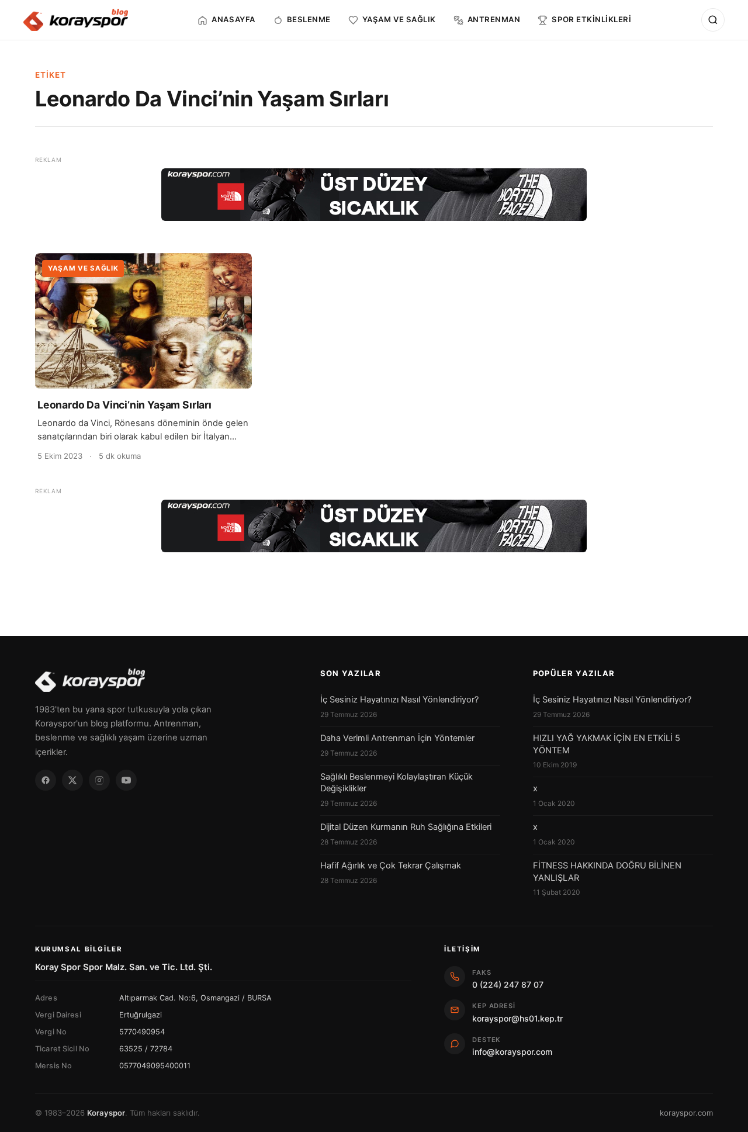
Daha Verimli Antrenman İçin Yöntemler (397, 738)
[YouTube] (126, 780)
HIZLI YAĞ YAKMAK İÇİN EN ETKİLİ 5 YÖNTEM (606, 744)
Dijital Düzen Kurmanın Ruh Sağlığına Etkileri (405, 827)
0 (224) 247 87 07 (507, 984)
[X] (72, 780)
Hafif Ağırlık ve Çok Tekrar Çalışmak (390, 865)
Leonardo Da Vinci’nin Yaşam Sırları (124, 405)
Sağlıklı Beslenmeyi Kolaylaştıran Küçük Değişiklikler (396, 782)
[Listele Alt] (374, 526)
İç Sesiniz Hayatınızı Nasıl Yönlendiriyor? (399, 699)
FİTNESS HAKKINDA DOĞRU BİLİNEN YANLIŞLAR (607, 871)
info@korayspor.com (512, 1052)
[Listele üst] (374, 194)
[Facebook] (45, 780)
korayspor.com (686, 1112)
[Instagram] (99, 780)
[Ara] (713, 20)
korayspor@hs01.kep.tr (517, 1018)
